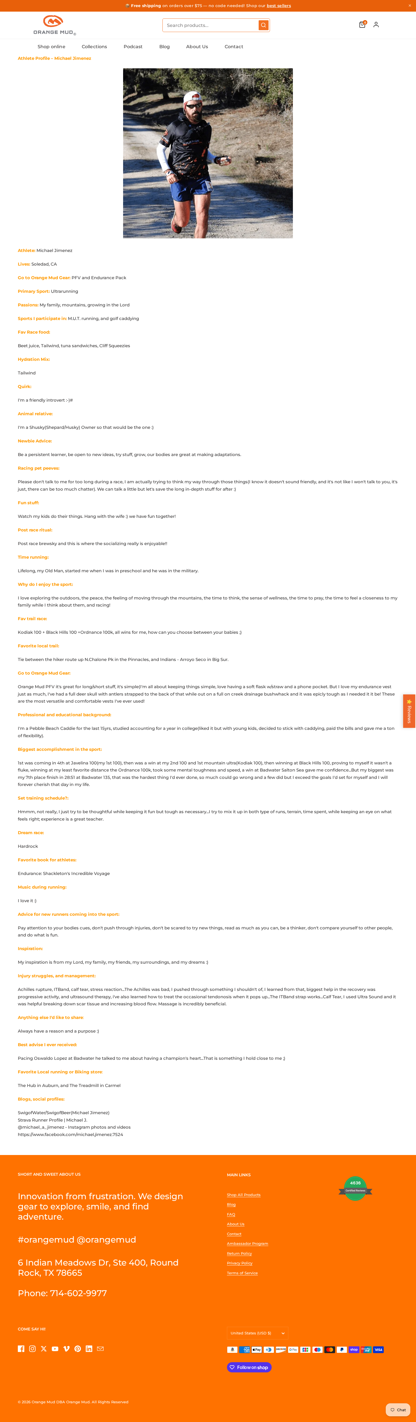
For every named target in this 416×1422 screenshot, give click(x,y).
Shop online (51, 46)
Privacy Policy (239, 1263)
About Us (197, 46)
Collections (94, 46)
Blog (164, 46)
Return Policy (239, 1253)
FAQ (231, 1214)
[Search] (264, 25)
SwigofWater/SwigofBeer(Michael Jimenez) (64, 1112)
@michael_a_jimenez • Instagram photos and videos (74, 1127)
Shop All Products (244, 1194)
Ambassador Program (247, 1243)
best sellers (279, 5)
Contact (234, 46)
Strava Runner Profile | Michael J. (52, 1120)
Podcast (133, 46)
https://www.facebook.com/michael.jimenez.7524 (70, 1134)
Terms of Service (242, 1273)
